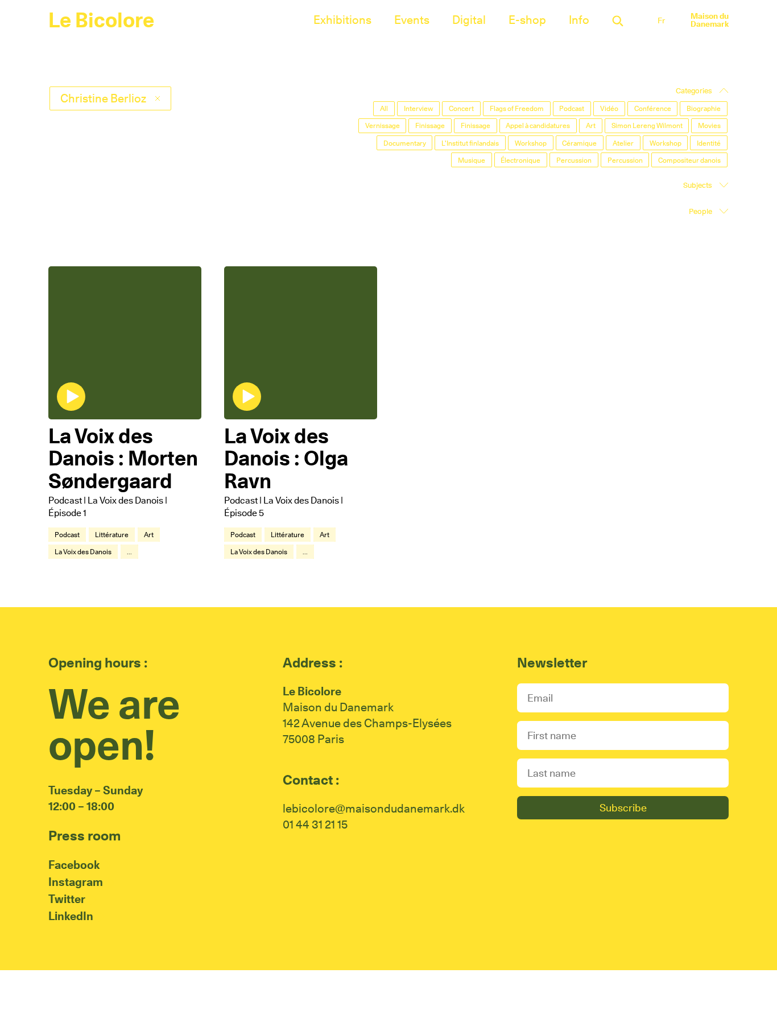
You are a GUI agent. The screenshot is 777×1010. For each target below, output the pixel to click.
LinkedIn (70, 916)
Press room (84, 835)
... (129, 551)
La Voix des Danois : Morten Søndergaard (123, 458)
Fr (661, 20)
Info (579, 20)
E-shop (527, 20)
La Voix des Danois (83, 551)
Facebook (74, 865)
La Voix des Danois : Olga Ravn (286, 458)
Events (411, 20)
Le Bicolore (101, 20)
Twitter (66, 899)
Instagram (75, 882)
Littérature (112, 534)
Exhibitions (342, 20)
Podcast (67, 534)
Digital (469, 20)
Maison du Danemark (710, 20)
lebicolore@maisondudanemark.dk (374, 809)
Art (149, 534)
